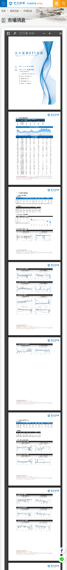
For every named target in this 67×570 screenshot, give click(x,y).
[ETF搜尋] (63, 3)
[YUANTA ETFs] (34, 3)
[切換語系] (56, 3)
